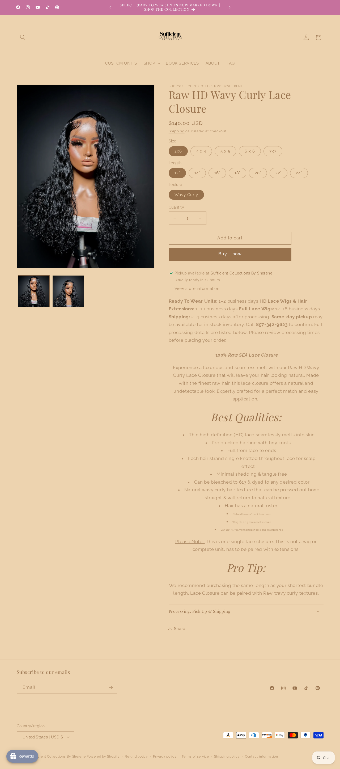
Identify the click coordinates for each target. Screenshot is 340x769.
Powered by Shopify (103, 756)
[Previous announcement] (110, 7)
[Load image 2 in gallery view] (68, 291)
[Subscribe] (110, 687)
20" (258, 173)
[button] (23, 37)
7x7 (273, 151)
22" (278, 173)
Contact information (261, 756)
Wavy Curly (186, 194)
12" (177, 173)
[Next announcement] (230, 7)
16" (217, 173)
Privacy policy (164, 756)
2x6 (178, 151)
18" (237, 173)
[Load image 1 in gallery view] (34, 291)
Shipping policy (227, 756)
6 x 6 (250, 151)
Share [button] (179, 628)
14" (197, 173)
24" (299, 173)
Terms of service (195, 756)
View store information (197, 288)
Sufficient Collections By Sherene (58, 756)
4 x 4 (201, 151)
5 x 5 (225, 151)
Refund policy (136, 756)
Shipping (177, 131)
